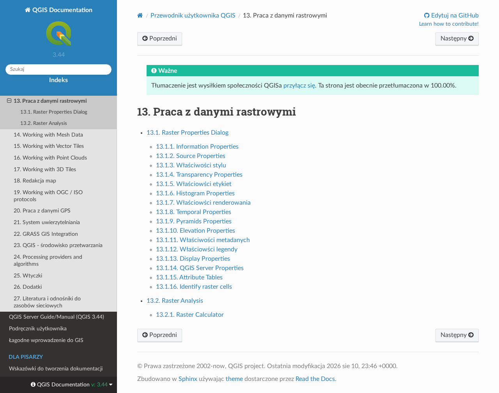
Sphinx (188, 379)
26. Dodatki (28, 287)
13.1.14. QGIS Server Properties (200, 268)
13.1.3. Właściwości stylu (191, 165)
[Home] (140, 15)
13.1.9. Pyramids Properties (194, 221)
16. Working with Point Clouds (50, 158)
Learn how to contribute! (449, 24)
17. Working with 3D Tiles (45, 169)
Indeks (58, 80)
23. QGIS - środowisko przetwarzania (58, 245)
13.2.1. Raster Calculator (190, 315)
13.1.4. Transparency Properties (199, 175)
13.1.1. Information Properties (197, 147)
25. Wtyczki (28, 276)
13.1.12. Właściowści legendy (196, 249)
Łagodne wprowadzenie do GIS (46, 340)
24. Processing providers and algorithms (48, 260)
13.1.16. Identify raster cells (194, 287)
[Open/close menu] (9, 101)
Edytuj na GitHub (454, 15)
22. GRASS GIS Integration (46, 234)
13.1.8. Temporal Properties (193, 212)
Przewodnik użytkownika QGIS (192, 15)
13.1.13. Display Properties (193, 259)
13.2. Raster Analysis (43, 123)
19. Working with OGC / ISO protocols (48, 195)
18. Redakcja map (35, 181)
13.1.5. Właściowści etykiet (194, 184)
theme (234, 379)
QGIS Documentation (61, 10)
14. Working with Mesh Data (48, 135)
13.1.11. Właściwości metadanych (203, 240)
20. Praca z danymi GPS (42, 211)
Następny (454, 38)
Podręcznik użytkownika (38, 329)
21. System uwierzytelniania (47, 222)
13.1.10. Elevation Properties (195, 231)
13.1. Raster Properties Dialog (53, 112)
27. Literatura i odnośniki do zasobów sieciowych (47, 302)
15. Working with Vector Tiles (49, 146)
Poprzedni (162, 38)
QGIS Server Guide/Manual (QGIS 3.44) (56, 317)
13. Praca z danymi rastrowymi (50, 101)
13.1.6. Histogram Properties (195, 193)
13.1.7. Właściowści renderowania (203, 203)
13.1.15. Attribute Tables (189, 277)
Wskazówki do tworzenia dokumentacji (56, 369)
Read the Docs (315, 379)
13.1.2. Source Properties (190, 156)
